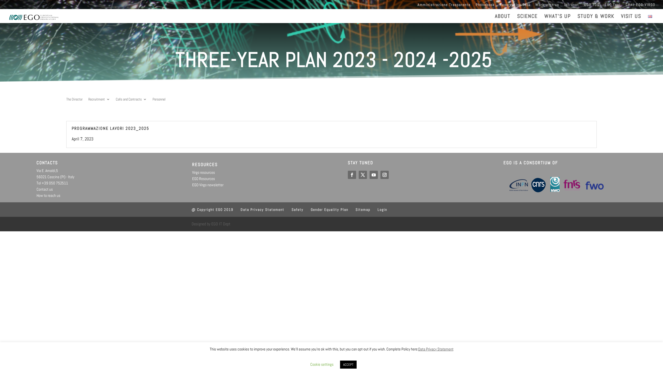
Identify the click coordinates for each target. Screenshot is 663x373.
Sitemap (363, 209)
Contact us (45, 189)
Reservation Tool (515, 5)
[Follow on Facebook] (352, 175)
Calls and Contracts (129, 99)
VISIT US (631, 16)
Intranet (571, 5)
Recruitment (96, 99)
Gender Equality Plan (329, 209)
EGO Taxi (613, 5)
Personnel (159, 99)
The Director (74, 99)
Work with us (547, 5)
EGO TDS (592, 5)
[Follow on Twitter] (363, 175)
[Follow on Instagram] (384, 175)
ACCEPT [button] (348, 364)
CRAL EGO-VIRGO (640, 5)
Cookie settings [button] (322, 364)
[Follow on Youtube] (374, 175)
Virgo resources (203, 172)
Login (382, 209)
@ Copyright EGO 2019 (212, 209)
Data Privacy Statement (262, 209)
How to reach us (48, 195)
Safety (298, 209)
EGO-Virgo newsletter (208, 184)
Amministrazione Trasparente (444, 5)
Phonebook (485, 5)
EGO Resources (203, 178)
